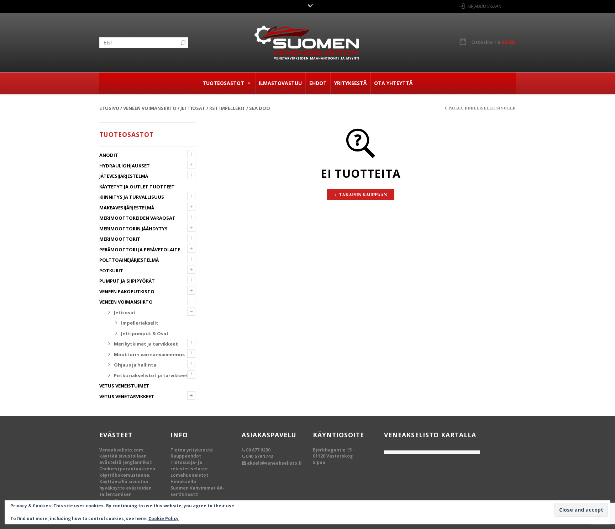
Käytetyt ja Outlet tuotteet (137, 186)
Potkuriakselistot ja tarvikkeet (151, 375)
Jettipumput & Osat (145, 333)
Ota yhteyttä (393, 83)
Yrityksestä (350, 83)
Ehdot (318, 83)
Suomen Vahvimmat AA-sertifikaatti (197, 491)
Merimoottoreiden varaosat (137, 218)
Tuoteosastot (223, 83)
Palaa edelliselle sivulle (482, 108)
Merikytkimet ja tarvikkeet (146, 344)
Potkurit (111, 270)
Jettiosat (192, 108)
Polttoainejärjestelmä (129, 260)
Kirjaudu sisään (484, 6)
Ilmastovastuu (280, 83)
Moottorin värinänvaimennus (149, 354)
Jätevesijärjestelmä (123, 176)
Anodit (108, 155)
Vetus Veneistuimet (124, 386)
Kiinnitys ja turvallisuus (131, 197)
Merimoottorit (119, 239)
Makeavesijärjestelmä (126, 207)
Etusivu (109, 108)
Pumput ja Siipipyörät (127, 281)
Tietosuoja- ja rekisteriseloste (189, 465)
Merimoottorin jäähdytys (133, 228)
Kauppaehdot (185, 456)
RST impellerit (227, 108)
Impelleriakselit (139, 323)
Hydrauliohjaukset (124, 165)
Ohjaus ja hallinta (135, 365)
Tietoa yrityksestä (191, 450)
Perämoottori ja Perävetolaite (139, 249)
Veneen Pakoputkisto (126, 291)
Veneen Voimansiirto (150, 108)
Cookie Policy (163, 518)
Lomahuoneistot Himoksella (189, 478)
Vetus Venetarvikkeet (126, 396)
